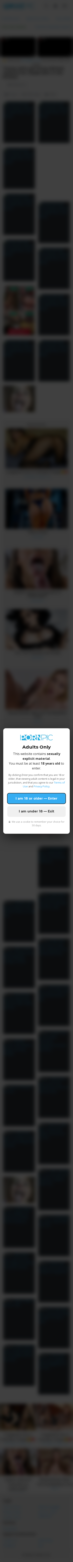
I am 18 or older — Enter (36, 798)
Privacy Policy (41, 786)
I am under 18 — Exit (36, 811)
